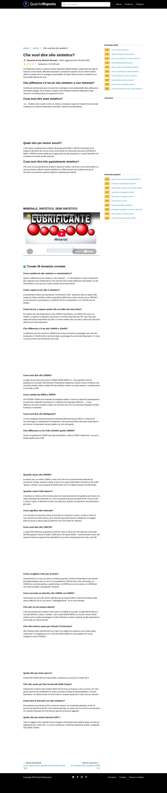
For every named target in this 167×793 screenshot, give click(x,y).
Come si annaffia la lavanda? (121, 205)
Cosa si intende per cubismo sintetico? (125, 71)
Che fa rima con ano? (119, 201)
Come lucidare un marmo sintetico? (124, 76)
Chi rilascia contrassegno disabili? (123, 183)
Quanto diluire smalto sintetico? (122, 80)
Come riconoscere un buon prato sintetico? (126, 89)
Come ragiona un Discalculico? (122, 214)
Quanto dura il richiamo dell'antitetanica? (126, 179)
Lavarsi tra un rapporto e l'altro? (123, 192)
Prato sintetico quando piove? (122, 63)
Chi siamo (112, 777)
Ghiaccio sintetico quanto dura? (122, 54)
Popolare (140, 4)
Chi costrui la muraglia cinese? (122, 196)
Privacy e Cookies (136, 777)
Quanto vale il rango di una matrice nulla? (126, 188)
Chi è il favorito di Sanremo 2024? (123, 218)
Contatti (122, 777)
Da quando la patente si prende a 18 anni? (126, 209)
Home (26, 48)
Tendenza (129, 4)
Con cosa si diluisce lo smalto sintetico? (125, 58)
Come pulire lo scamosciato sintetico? (125, 67)
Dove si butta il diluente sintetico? (123, 84)
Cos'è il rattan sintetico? (120, 50)
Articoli (119, 4)
